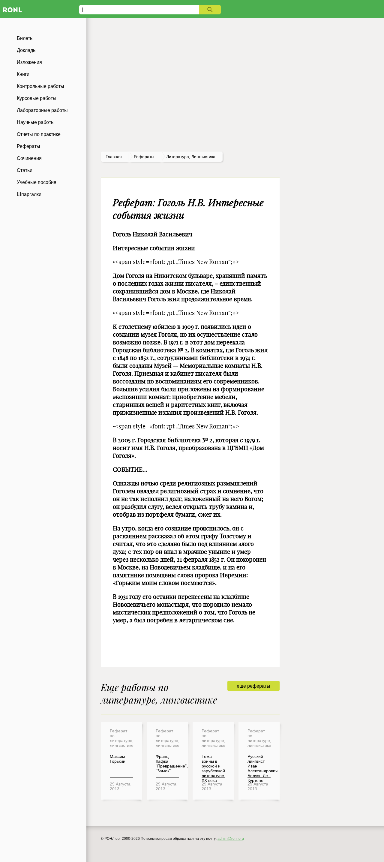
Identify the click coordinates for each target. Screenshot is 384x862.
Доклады (27, 50)
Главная (114, 156)
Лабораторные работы (42, 110)
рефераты (144, 156)
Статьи (24, 170)
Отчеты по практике (39, 134)
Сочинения (29, 158)
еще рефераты (253, 686)
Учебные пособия (36, 182)
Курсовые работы (36, 98)
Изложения (29, 62)
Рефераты (28, 146)
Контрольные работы (40, 86)
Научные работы (36, 122)
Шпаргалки (29, 194)
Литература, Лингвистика (190, 156)
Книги (23, 74)
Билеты (25, 38)
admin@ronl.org (231, 838)
